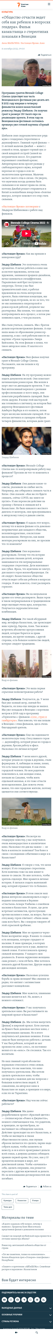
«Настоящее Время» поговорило (20, 207)
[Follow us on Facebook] (17, 1299)
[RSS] (43, 1299)
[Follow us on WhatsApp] (30, 1299)
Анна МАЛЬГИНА (11, 43)
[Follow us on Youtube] (4, 1299)
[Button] (44, 55)
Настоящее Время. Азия (33, 43)
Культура (7, 12)
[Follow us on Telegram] (24, 1299)
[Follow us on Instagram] (11, 1299)
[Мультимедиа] (16, 1332)
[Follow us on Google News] (37, 1299)
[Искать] (37, 1332)
